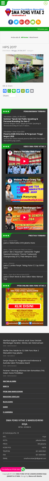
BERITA (6, 386)
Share (6, 95)
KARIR (5, 407)
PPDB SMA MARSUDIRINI (13, 391)
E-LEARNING (8, 412)
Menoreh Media (35, 476)
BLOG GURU (8, 402)
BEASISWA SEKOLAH (11, 396)
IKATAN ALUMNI (9, 381)
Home (25, 37)
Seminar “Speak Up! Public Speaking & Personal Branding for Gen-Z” (21, 120)
